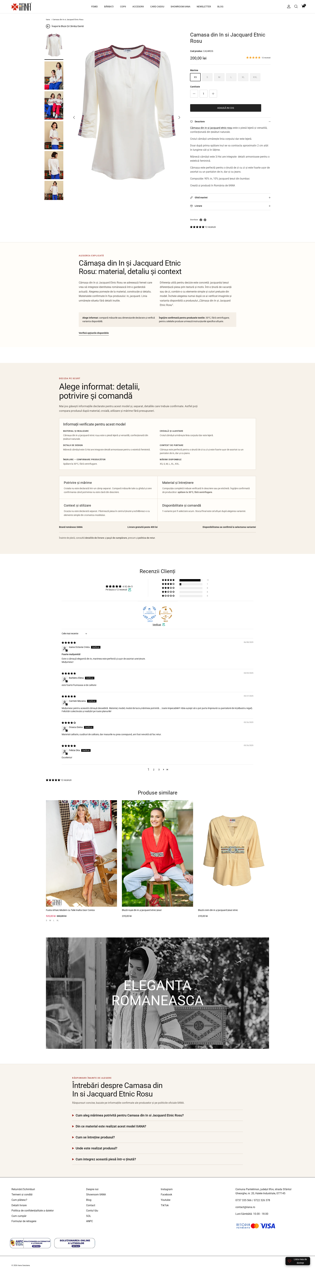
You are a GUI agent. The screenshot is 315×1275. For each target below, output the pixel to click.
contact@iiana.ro (245, 1207)
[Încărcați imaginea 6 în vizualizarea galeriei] (53, 195)
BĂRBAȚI (109, 6)
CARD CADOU (157, 6)
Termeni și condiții (21, 1194)
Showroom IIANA (96, 1194)
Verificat (157, 624)
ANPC (89, 1221)
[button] (197, 227)
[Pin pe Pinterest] (205, 220)
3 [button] (159, 769)
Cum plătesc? (19, 1199)
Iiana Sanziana (24, 1265)
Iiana (48, 20)
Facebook (166, 1194)
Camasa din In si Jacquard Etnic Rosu (67, 20)
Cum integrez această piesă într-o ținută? (106, 1159)
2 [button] (153, 769)
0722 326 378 (262, 1200)
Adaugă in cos (225, 108)
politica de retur (146, 538)
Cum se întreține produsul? (95, 1137)
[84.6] (165, 613)
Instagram (167, 1189)
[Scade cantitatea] (194, 94)
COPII (123, 6)
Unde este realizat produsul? (96, 1148)
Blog (88, 1199)
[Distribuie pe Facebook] (201, 220)
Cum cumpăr (18, 1216)
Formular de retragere (23, 1221)
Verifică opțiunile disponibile (94, 333)
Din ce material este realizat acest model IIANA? (111, 1126)
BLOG (220, 6)
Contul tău (92, 1210)
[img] (69, 642)
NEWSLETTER (204, 6)
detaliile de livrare (94, 538)
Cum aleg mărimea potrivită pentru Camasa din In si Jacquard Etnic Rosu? (130, 1115)
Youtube (165, 1199)
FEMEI (94, 6)
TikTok (165, 1205)
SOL (88, 1216)
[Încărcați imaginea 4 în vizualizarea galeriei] (53, 135)
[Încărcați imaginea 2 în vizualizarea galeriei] (53, 75)
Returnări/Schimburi (23, 1189)
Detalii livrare (19, 1205)
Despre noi (92, 1189)
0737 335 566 (243, 1200)
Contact (90, 1205)
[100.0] (149, 613)
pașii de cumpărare (117, 538)
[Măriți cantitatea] (213, 94)
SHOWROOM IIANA (180, 6)
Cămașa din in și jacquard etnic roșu (211, 127)
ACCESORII (138, 6)
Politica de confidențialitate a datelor (32, 1210)
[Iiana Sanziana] (21, 6)
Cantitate (195, 86)
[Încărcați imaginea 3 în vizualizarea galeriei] (53, 105)
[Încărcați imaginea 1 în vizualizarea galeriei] (53, 46)
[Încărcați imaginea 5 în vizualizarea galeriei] (53, 165)
